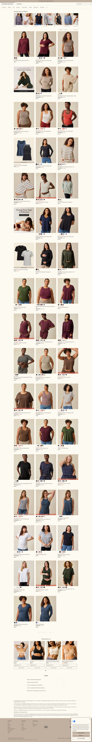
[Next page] (53, 632)
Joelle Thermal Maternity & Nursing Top (21, 60)
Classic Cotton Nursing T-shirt (19, 589)
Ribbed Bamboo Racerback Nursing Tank (21, 131)
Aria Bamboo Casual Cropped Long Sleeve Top (66, 166)
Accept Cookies (81, 732)
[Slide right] (77, 19)
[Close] (90, 719)
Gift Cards (9, 731)
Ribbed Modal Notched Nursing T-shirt (21, 624)
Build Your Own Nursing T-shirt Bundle (21, 269)
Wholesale (34, 725)
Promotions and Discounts (11, 728)
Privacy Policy (68, 738)
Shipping (9, 727)
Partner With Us (35, 724)
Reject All (81, 735)
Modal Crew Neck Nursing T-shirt (20, 307)
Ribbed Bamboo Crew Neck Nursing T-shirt (65, 60)
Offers (8, 732)
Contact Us (9, 724)
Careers (23, 727)
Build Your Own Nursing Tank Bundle (20, 165)
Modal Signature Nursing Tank (63, 518)
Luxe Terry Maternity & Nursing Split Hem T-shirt (67, 95)
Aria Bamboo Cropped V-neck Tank (42, 202)
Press (22, 725)
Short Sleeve (35, 26)
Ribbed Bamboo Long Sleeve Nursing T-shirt (44, 95)
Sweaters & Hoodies (66, 26)
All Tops (15, 26)
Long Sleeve (45, 26)
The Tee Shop (26, 26)
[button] (9, 7)
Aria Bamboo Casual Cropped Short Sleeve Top (22, 201)
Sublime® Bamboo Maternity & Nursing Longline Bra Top (45, 307)
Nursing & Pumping (76, 26)
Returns (9, 725)
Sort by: (61, 29)
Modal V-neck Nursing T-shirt (63, 307)
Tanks (54, 26)
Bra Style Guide (24, 728)
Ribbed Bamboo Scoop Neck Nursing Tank (43, 131)
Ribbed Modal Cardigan (40, 624)
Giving (23, 724)
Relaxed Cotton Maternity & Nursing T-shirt (44, 60)
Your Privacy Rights (61, 738)
